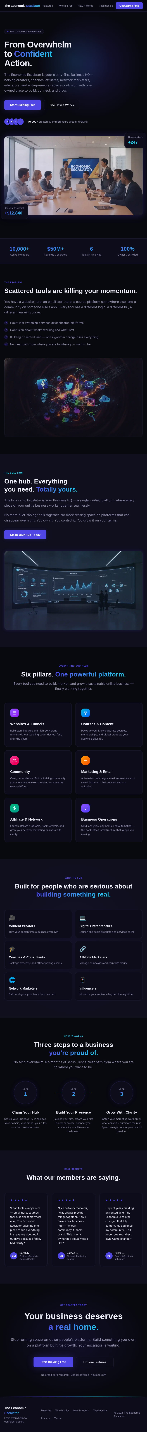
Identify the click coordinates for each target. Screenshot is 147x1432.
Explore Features (94, 1362)
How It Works (85, 5)
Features (48, 5)
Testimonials (106, 5)
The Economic (22, 6)
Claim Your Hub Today (25, 535)
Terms (57, 1418)
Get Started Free (129, 5)
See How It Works (62, 105)
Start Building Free (22, 105)
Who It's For (65, 5)
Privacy (45, 1418)
